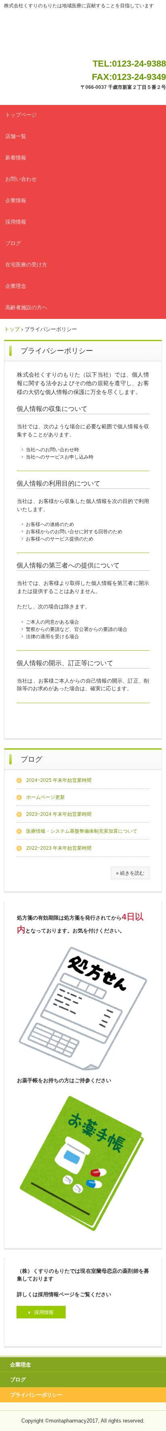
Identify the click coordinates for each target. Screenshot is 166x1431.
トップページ (21, 115)
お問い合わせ (21, 179)
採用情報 (15, 222)
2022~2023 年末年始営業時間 (58, 848)
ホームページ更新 (45, 797)
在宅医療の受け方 (26, 265)
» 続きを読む (130, 873)
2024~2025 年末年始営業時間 (58, 780)
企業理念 (15, 286)
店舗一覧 (15, 136)
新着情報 (15, 158)
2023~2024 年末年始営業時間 (58, 814)
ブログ (13, 243)
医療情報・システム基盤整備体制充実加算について (81, 831)
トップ (12, 329)
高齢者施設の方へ (26, 307)
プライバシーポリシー (36, 1395)
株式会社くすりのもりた (83, 35)
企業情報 (15, 200)
